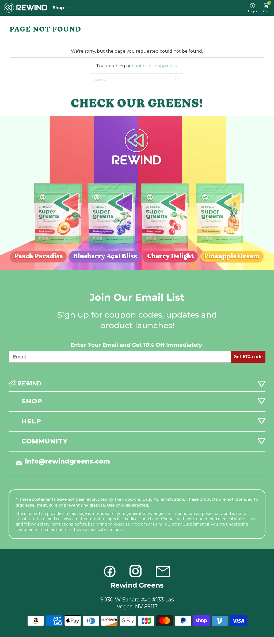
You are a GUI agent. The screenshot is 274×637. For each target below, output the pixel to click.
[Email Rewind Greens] (162, 571)
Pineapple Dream (232, 256)
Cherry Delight (170, 256)
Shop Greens (62, 8)
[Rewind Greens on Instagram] (135, 571)
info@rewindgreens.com (67, 461)
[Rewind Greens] (25, 8)
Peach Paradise (38, 256)
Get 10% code (248, 356)
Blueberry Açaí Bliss (105, 256)
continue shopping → (155, 65)
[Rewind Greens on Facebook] (110, 571)
